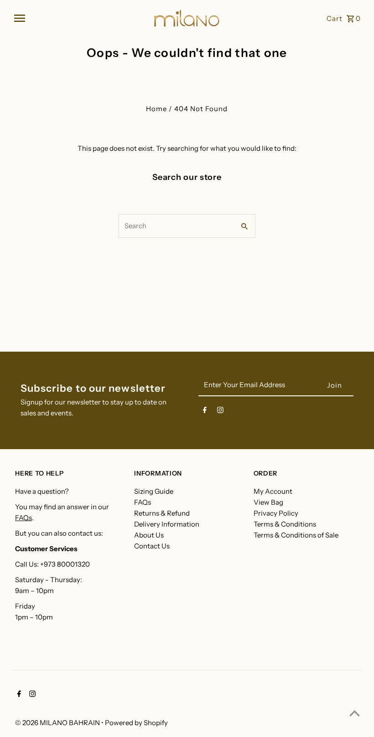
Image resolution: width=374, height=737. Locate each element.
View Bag (268, 502)
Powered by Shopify (136, 722)
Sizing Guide (153, 491)
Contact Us (152, 546)
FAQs (23, 517)
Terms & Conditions (285, 524)
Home (156, 108)
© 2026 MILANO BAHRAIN (58, 722)
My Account (273, 491)
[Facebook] (205, 411)
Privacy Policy (276, 513)
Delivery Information (166, 524)
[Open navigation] (80, 18)
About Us (149, 535)
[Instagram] (220, 411)
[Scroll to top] (354, 713)
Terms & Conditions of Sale (296, 535)
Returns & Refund (162, 513)
